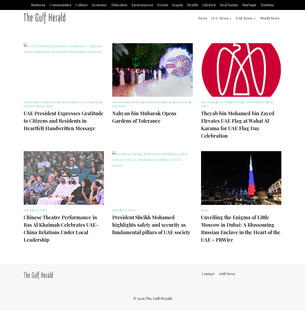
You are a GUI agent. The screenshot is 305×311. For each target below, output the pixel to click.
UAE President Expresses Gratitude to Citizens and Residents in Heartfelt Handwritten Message (63, 120)
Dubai (236, 102)
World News (269, 18)
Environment (142, 4)
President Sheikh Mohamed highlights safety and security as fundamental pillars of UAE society (151, 224)
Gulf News (227, 273)
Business (38, 4)
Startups (249, 4)
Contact (208, 273)
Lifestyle (209, 4)
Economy (99, 4)
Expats (177, 4)
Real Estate (229, 4)
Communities (60, 4)
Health (192, 4)
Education (119, 4)
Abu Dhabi (119, 102)
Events (162, 4)
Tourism (267, 4)
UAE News (46, 106)
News (202, 18)
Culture (82, 4)
